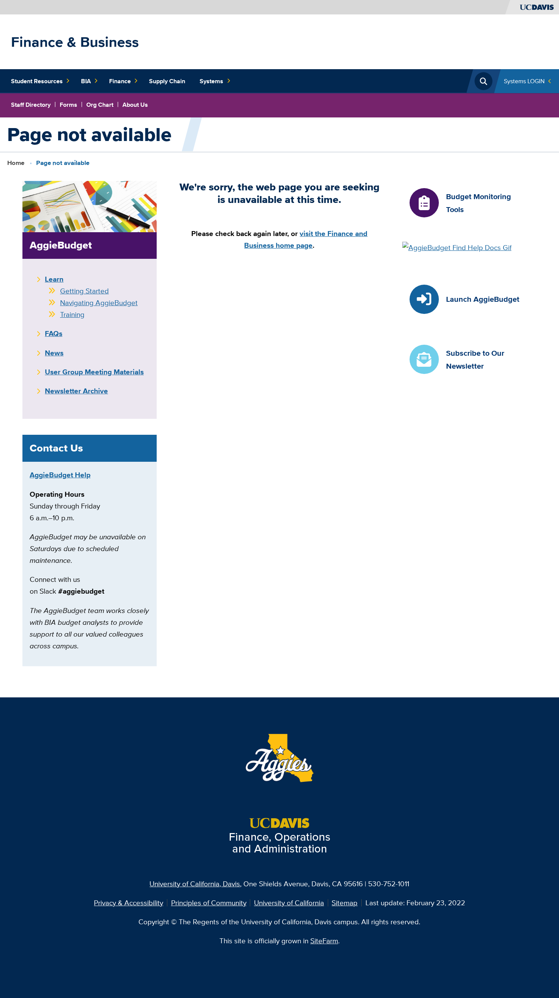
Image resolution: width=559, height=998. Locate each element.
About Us (135, 104)
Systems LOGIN (524, 81)
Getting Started (84, 290)
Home (15, 163)
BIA (86, 81)
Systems (211, 81)
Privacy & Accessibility (128, 902)
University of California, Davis (194, 883)
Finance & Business (75, 41)
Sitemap (344, 902)
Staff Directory (31, 104)
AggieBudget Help (60, 474)
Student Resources (37, 81)
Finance (120, 81)
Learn (54, 279)
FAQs (53, 333)
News (54, 352)
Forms (68, 104)
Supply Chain (167, 81)
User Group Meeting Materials (94, 371)
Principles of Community (208, 902)
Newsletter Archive (76, 390)
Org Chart (99, 104)
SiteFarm (324, 940)
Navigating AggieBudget (99, 302)
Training (72, 314)
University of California (289, 902)
